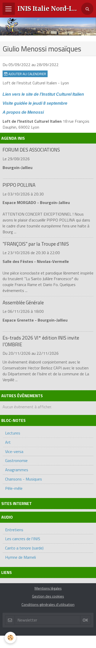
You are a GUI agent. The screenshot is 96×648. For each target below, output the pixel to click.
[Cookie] (10, 637)
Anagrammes (16, 470)
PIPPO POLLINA (19, 185)
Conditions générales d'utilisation (48, 604)
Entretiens (14, 530)
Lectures (12, 433)
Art (8, 442)
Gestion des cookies (48, 596)
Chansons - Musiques (23, 479)
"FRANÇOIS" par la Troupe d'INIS (36, 243)
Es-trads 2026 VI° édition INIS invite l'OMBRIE (41, 341)
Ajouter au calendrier (27, 73)
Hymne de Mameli (20, 557)
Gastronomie (16, 460)
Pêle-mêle (14, 488)
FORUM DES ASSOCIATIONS (31, 150)
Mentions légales (48, 588)
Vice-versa (14, 451)
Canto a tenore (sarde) (24, 548)
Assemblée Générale (23, 302)
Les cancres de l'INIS (22, 539)
